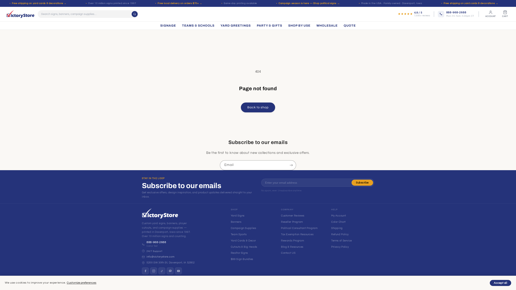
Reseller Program (292, 222)
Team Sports (239, 234)
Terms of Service (341, 240)
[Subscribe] (291, 165)
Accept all (500, 283)
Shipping (337, 228)
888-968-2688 (156, 242)
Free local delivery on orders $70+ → (180, 3)
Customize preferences (81, 282)
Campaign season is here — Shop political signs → (309, 3)
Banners (236, 222)
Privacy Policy (340, 246)
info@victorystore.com (160, 256)
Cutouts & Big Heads (244, 246)
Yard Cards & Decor (243, 240)
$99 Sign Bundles (242, 259)
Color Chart (338, 222)
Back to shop (258, 107)
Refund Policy (340, 234)
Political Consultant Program (299, 228)
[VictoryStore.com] (20, 14)
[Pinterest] (170, 270)
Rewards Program (292, 240)
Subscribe (362, 182)
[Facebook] (145, 270)
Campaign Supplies (243, 228)
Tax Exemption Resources (297, 234)
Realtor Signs (239, 253)
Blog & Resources (292, 246)
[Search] (135, 14)
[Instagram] (153, 270)
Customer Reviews (292, 215)
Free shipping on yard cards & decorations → (39, 3)
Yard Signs (237, 215)
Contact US (288, 253)
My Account (338, 215)
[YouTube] (178, 270)
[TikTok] (161, 270)
